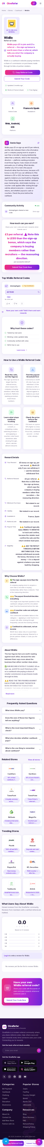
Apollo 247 (27, 1102)
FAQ (24, 1120)
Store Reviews (28, 1117)
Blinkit (25, 1098)
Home (4, 10)
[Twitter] (4, 1077)
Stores (10, 10)
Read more (10, 694)
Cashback (18, 10)
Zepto (25, 1089)
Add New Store (8, 1120)
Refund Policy (28, 1124)
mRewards (27, 1105)
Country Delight (29, 1095)
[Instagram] (9, 1077)
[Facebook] (15, 1077)
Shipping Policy (29, 1127)
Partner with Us (8, 1124)
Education (6, 1102)
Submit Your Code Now (22, 267)
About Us (5, 1114)
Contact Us (6, 1117)
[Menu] (40, 3)
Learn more (21, 350)
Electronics (6, 1105)
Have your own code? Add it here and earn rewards (23, 312)
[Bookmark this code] (22, 303)
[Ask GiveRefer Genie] (39, 1142)
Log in (6, 956)
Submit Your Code (22, 79)
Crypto (4, 1098)
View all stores (34, 760)
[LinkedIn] (20, 1077)
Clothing (5, 1095)
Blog (24, 1114)
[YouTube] (25, 1077)
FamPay (26, 1092)
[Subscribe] (39, 1050)
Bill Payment (7, 1089)
